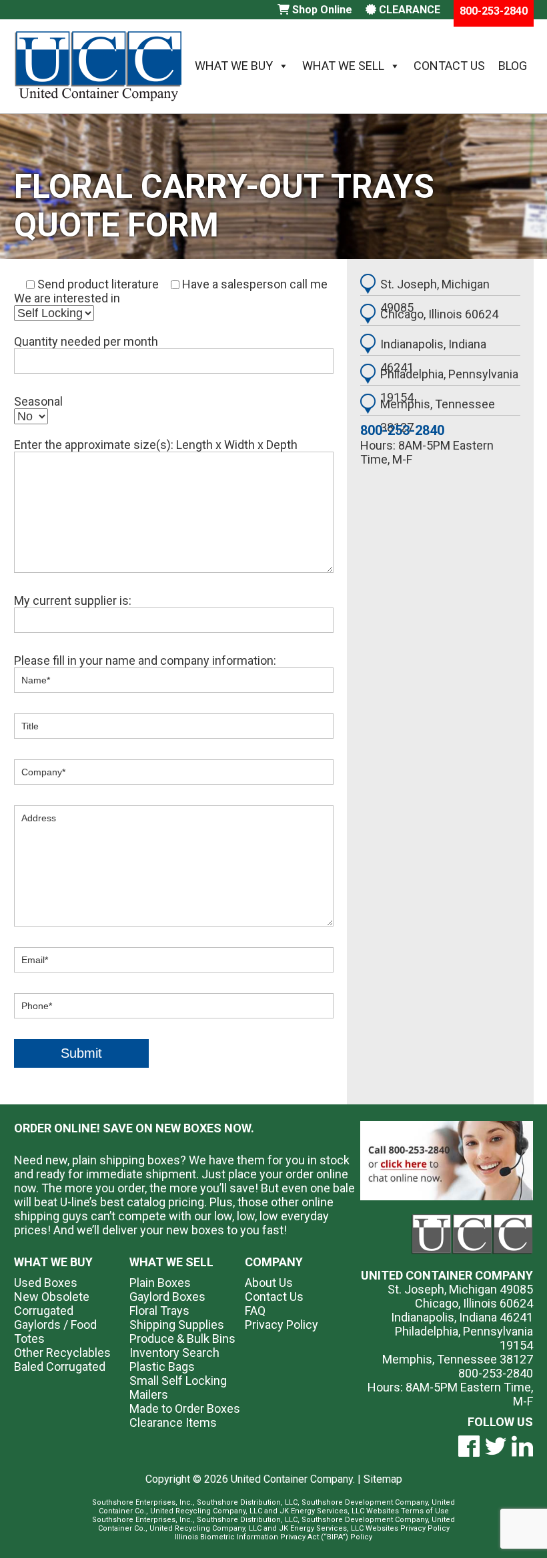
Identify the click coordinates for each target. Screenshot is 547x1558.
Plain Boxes (160, 1283)
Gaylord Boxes (167, 1297)
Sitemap (383, 1479)
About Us (269, 1283)
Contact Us (449, 66)
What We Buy (234, 66)
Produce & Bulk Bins (182, 1339)
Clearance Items (173, 1422)
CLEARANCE (408, 9)
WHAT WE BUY (53, 1262)
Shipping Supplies (176, 1325)
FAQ (255, 1311)
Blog (512, 66)
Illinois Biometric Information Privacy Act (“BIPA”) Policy (273, 1537)
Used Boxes (45, 1283)
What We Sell (343, 66)
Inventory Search (174, 1353)
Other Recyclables (62, 1353)
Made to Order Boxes (184, 1408)
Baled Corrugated (59, 1366)
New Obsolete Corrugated (51, 1304)
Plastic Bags (162, 1366)
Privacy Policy (281, 1325)
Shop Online (321, 9)
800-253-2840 (402, 430)
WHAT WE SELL (171, 1262)
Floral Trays (159, 1311)
